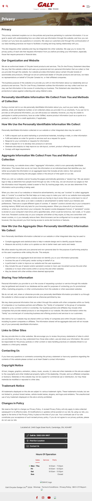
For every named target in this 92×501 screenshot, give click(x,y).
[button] (7, 6)
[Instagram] (43, 497)
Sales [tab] (37, 460)
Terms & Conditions (50, 487)
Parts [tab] (54, 460)
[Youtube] (49, 497)
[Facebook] (37, 497)
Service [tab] (46, 460)
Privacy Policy (65, 487)
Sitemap (36, 487)
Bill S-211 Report (79, 487)
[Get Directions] (3, 6)
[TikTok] (55, 497)
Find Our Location (37, 441)
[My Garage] (84, 6)
